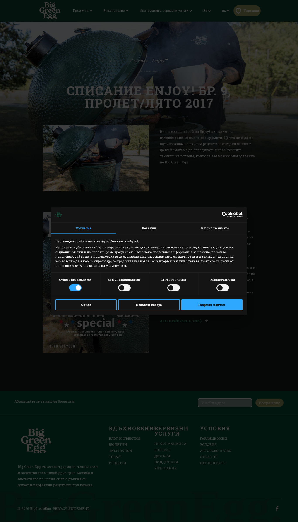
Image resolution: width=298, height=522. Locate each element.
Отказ (86, 305)
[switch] (124, 287)
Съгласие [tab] (83, 228)
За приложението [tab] (214, 228)
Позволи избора (149, 305)
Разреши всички (212, 305)
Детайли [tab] (149, 228)
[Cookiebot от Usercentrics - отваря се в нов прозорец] (223, 215)
